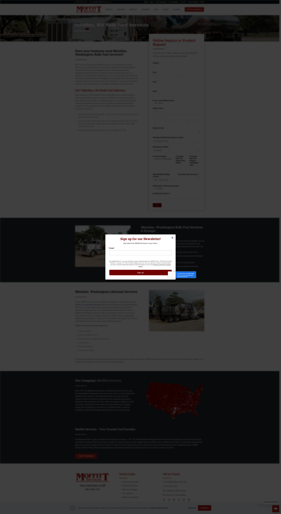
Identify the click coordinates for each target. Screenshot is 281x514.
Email (111, 248)
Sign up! (140, 272)
